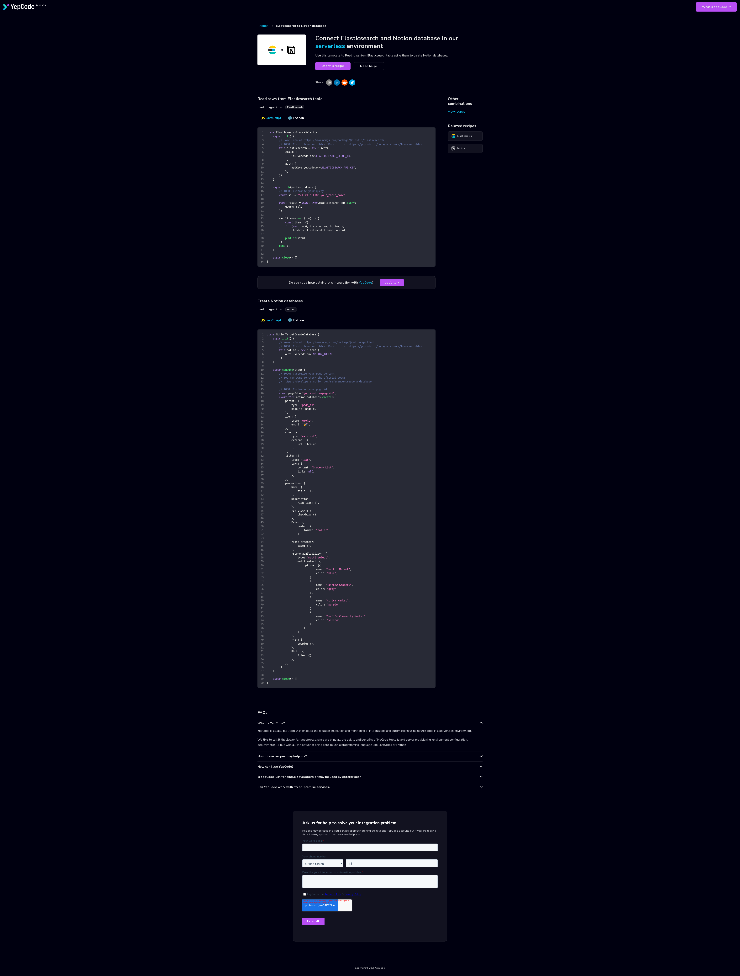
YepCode (365, 282)
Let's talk (392, 282)
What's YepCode (714, 7)
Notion (461, 148)
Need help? (368, 66)
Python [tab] (298, 118)
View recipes (456, 111)
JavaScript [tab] (273, 118)
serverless (330, 46)
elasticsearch (295, 107)
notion (291, 309)
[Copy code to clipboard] (431, 132)
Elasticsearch (464, 135)
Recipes (262, 26)
